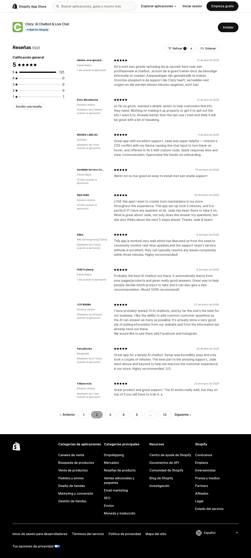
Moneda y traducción (119, 513)
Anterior (69, 414)
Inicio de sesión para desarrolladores (40, 534)
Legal (199, 501)
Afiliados (201, 493)
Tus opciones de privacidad (33, 546)
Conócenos (203, 455)
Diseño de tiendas (71, 486)
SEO (107, 498)
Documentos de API (164, 463)
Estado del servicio (209, 509)
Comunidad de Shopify (166, 470)
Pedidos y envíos (71, 478)
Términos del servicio (88, 534)
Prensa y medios (207, 478)
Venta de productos (73, 470)
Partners (201, 486)
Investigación (159, 486)
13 (164, 415)
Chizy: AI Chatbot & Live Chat (47, 24)
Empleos (201, 463)
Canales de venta (71, 455)
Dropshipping (114, 455)
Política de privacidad (125, 534)
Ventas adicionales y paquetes (119, 480)
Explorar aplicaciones (157, 6)
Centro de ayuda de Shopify (170, 455)
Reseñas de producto (120, 470)
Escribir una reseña (29, 106)
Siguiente (182, 414)
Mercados (111, 463)
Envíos (109, 506)
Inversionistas (205, 470)
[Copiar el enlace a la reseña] (106, 60)
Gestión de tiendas (72, 501)
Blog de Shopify (161, 478)
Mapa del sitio (156, 534)
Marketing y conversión (75, 493)
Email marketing (116, 490)
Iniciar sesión (192, 6)
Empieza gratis (222, 6)
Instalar (228, 27)
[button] (191, 48)
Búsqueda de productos (76, 463)
